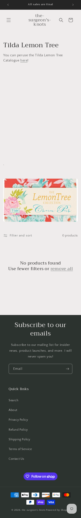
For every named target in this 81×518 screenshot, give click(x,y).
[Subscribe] (67, 369)
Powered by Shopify (58, 510)
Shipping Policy (19, 439)
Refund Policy (18, 429)
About (13, 410)
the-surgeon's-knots (33, 510)
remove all (62, 269)
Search (14, 400)
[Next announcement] (73, 4)
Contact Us (16, 459)
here (23, 60)
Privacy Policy (18, 420)
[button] (8, 20)
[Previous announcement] (8, 4)
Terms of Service (20, 449)
